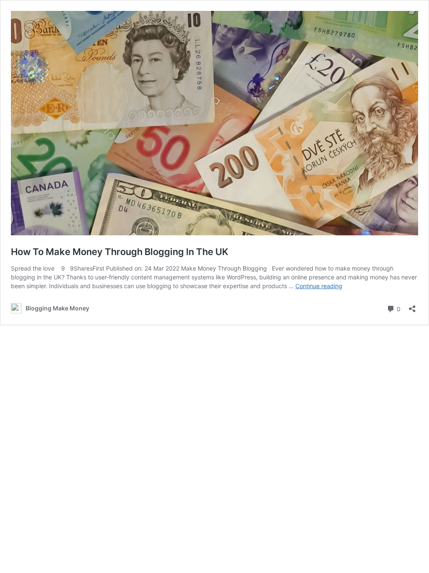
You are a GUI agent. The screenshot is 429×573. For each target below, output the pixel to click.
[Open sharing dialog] (412, 306)
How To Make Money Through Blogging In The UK (119, 251)
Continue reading (318, 285)
